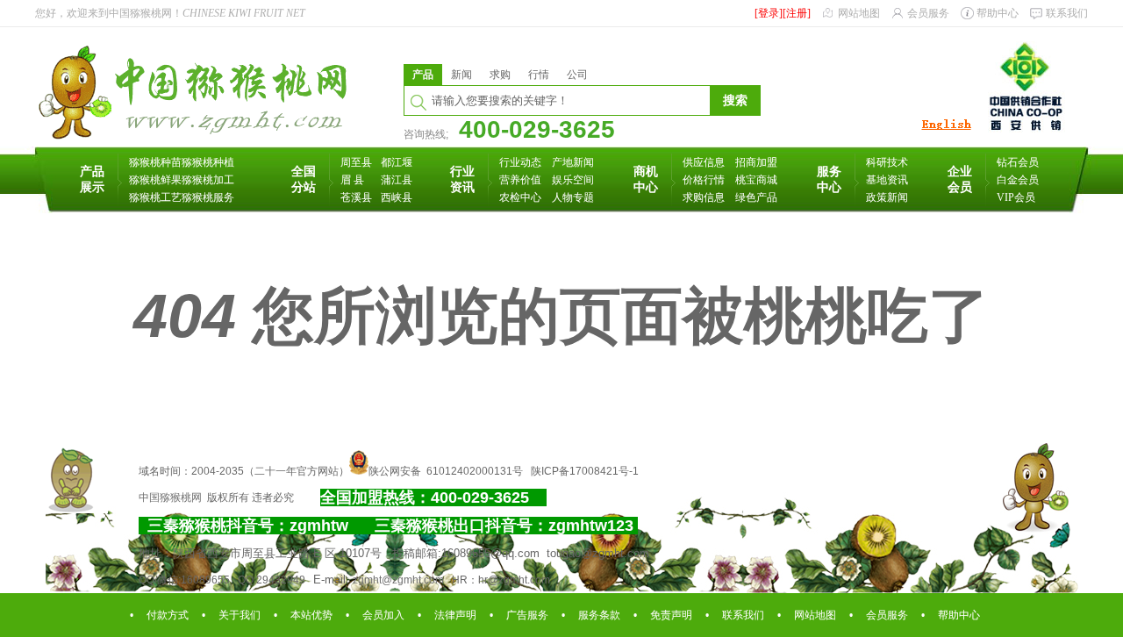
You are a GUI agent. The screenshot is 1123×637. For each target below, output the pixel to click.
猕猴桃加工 (208, 180)
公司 (577, 74)
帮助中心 (997, 13)
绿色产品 (756, 197)
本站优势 (311, 615)
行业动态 (520, 162)
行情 (538, 74)
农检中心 (520, 197)
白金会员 (1018, 180)
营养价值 (520, 180)
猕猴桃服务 (208, 197)
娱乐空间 (573, 180)
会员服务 (928, 13)
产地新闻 (573, 162)
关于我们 (239, 615)
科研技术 (887, 162)
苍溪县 (356, 197)
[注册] (797, 13)
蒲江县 (396, 180)
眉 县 (352, 180)
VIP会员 (1016, 197)
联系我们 (1067, 13)
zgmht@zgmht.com (398, 580)
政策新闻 (887, 197)
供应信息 (704, 162)
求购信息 (704, 197)
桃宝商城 (756, 180)
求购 (500, 74)
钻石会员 (1018, 162)
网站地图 (859, 13)
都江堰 (396, 162)
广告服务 (527, 615)
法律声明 (455, 615)
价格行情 (704, 180)
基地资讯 (887, 180)
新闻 (461, 74)
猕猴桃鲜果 (155, 180)
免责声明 (671, 615)
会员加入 (383, 615)
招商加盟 (756, 162)
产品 (422, 74)
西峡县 (396, 197)
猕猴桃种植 (208, 162)
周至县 (356, 162)
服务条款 (599, 615)
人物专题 (573, 197)
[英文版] (945, 131)
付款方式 (168, 615)
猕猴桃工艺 (155, 197)
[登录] (769, 13)
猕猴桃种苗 (155, 162)
